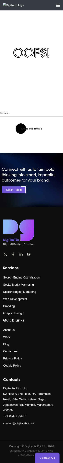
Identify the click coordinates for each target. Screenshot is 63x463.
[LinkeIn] (21, 254)
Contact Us (47, 457)
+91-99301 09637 (14, 416)
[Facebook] (13, 254)
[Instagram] (28, 254)
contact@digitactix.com (18, 423)
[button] (32, 128)
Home (22, 27)
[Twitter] (5, 254)
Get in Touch (14, 189)
